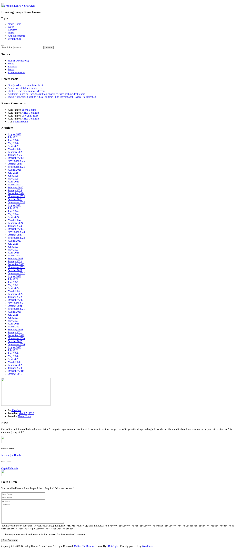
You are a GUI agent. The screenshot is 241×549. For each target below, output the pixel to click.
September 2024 (16, 202)
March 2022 (14, 291)
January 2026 (15, 155)
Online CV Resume (84, 546)
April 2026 (13, 146)
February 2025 (15, 187)
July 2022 (13, 279)
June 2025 (13, 175)
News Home (14, 24)
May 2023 (13, 249)
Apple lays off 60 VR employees (25, 88)
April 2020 (13, 359)
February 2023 (15, 258)
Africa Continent (30, 112)
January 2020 (15, 368)
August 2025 (14, 169)
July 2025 (13, 172)
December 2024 (16, 193)
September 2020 (16, 344)
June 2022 (13, 282)
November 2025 (16, 160)
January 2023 (15, 261)
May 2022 (13, 285)
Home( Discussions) (18, 60)
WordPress (147, 546)
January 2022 (15, 297)
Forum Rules (14, 38)
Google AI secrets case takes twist (25, 85)
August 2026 (14, 134)
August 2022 (14, 276)
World (11, 26)
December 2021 (16, 299)
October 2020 (15, 341)
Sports (11, 32)
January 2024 (15, 226)
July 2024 (13, 208)
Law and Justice (30, 115)
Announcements (16, 35)
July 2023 (13, 243)
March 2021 (14, 326)
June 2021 (13, 317)
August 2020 (14, 347)
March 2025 (14, 184)
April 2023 (13, 252)
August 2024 (14, 205)
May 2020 (13, 356)
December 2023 (16, 228)
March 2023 (14, 255)
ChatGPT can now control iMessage (27, 91)
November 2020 (16, 338)
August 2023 (14, 240)
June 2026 (13, 140)
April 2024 (13, 217)
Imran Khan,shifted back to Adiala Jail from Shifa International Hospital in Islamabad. (52, 96)
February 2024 (15, 223)
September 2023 (16, 237)
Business (12, 29)
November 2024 (16, 196)
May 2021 (13, 320)
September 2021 (16, 308)
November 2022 (16, 267)
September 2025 (16, 166)
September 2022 (16, 273)
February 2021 (15, 329)
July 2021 (13, 314)
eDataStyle (112, 546)
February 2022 (15, 294)
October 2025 (15, 163)
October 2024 (15, 199)
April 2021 (13, 323)
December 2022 (16, 264)
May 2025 (13, 178)
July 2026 (13, 137)
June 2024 (13, 211)
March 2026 (14, 149)
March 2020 (14, 362)
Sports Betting (29, 109)
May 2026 (13, 143)
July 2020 (13, 350)
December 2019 (16, 371)
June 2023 (13, 246)
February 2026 (15, 152)
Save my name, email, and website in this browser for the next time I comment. (45, 534)
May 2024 (13, 214)
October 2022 (15, 270)
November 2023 (16, 231)
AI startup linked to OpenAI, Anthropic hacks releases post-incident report (46, 94)
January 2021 (15, 332)
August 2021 (14, 311)
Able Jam (16, 410)
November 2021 (16, 302)
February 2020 (15, 365)
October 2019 (15, 373)
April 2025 (13, 181)
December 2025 (16, 157)
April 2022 (13, 288)
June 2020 (13, 353)
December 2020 (16, 335)
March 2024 (14, 220)
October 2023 (15, 234)
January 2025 (15, 190)
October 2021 (15, 305)
